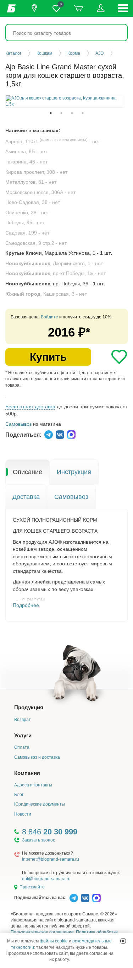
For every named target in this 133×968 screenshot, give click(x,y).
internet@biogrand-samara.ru (50, 859)
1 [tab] (50, 113)
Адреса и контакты (33, 785)
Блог (18, 794)
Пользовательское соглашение (42, 932)
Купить (48, 357)
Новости (22, 814)
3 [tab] (72, 113)
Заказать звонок (38, 840)
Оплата (21, 747)
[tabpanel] (64, 101)
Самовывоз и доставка (37, 757)
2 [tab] (61, 113)
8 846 (49, 831)
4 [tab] (82, 113)
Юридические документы (39, 804)
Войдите (49, 316)
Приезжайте (32, 886)
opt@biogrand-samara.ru (46, 878)
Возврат (22, 719)
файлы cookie (54, 941)
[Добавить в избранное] (119, 356)
